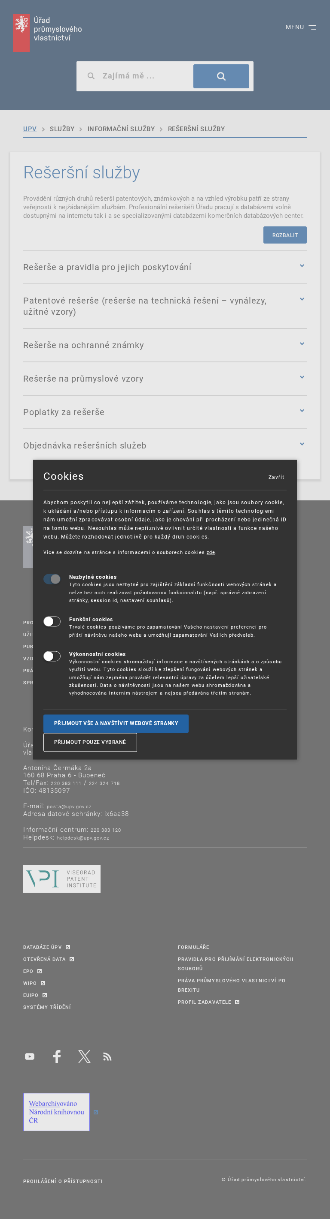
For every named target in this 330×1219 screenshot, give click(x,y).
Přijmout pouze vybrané (90, 742)
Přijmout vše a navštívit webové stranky (116, 723)
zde (211, 552)
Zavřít (276, 476)
